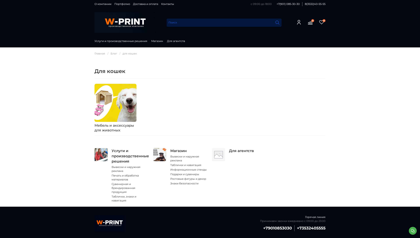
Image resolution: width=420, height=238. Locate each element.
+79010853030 (277, 228)
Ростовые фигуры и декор (188, 178)
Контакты (167, 4)
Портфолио (122, 4)
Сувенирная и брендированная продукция (123, 188)
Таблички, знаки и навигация (124, 198)
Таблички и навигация (185, 165)
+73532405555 (311, 228)
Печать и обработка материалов (125, 177)
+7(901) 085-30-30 (288, 4)
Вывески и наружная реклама (126, 169)
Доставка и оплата (145, 4)
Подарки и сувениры (184, 174)
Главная (99, 53)
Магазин (157, 41)
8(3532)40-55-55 (315, 4)
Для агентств (176, 41)
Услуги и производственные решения (120, 41)
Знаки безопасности (184, 183)
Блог (114, 53)
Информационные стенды (188, 169)
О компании (102, 4)
